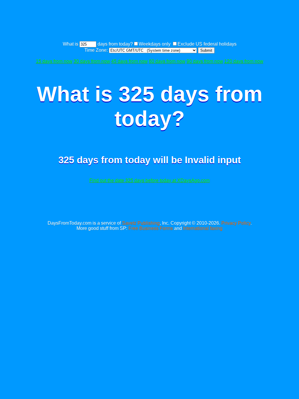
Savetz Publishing (141, 223)
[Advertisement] (149, 21)
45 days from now (129, 61)
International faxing (202, 228)
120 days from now (243, 61)
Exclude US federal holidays (207, 43)
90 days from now (205, 61)
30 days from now (92, 61)
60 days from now (167, 61)
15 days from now (54, 61)
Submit (206, 50)
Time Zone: (96, 50)
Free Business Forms (150, 228)
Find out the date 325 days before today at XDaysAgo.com (149, 180)
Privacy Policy (236, 223)
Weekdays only (155, 43)
